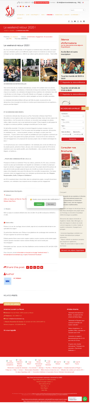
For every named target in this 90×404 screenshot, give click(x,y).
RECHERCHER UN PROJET (73, 108)
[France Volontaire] (48, 363)
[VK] (84, 21)
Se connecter (33, 367)
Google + (34, 267)
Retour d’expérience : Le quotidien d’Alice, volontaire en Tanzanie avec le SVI (76, 330)
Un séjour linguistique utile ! (23, 372)
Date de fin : (77, 132)
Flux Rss (48, 367)
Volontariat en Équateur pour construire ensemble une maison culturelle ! (76, 322)
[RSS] (72, 21)
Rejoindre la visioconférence (73, 82)
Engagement (39, 36)
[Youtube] (75, 21)
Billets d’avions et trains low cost (50, 370)
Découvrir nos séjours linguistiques (72, 250)
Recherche (72, 139)
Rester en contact (12, 303)
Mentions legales (57, 367)
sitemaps (41, 367)
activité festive (31, 36)
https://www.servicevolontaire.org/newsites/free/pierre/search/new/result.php (44, 401)
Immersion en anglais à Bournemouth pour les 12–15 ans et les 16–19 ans (76, 338)
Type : (63, 125)
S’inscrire (49, 14)
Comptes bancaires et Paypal (72, 367)
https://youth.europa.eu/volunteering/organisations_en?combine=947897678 (51, 394)
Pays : (63, 119)
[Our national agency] (38, 363)
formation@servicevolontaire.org (13, 254)
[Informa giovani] (67, 363)
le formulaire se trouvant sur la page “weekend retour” (32, 252)
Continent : (65, 113)
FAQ (79, 2)
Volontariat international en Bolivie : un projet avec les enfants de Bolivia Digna (75, 315)
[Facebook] (69, 21)
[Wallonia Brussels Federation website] (19, 363)
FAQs (15, 370)
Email (38, 267)
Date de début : (66, 132)
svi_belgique (17, 278)
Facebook (27, 267)
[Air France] (77, 363)
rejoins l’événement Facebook (32, 254)
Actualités (20, 14)
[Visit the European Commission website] (9, 363)
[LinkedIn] (81, 21)
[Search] (84, 10)
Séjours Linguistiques (75, 167)
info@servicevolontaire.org (67, 2)
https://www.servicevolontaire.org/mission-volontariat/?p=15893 (44, 377)
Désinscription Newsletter (32, 370)
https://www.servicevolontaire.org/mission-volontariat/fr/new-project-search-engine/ (45, 399)
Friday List (8, 370)
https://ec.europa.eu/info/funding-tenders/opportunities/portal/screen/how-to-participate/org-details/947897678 (54, 393)
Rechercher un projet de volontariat (17, 367)
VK (41, 267)
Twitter (31, 267)
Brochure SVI (66, 167)
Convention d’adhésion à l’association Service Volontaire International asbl (53, 372)
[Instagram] (78, 21)
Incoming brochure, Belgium (65, 185)
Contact (52, 2)
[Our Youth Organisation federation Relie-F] (29, 363)
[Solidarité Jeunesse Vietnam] (57, 363)
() (26, 2)
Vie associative (48, 36)
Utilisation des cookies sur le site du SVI (72, 370)
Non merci (51, 204)
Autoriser (39, 204)
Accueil (6, 30)
